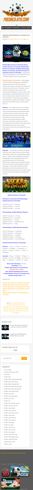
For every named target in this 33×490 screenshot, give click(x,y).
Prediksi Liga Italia (8, 425)
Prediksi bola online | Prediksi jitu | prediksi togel (13, 453)
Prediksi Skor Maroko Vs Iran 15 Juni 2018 (15, 285)
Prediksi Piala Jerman (9, 441)
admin (27, 39)
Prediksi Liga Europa (9, 415)
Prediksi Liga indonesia (10, 420)
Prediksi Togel (7, 444)
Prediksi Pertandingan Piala (11, 437)
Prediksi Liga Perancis (9, 429)
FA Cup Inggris (8, 369)
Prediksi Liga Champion (10, 410)
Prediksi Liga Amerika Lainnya (11, 403)
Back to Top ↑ (24, 489)
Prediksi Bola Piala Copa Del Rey (12, 389)
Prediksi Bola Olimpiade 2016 (11, 384)
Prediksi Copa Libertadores (11, 396)
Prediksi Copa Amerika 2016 (11, 391)
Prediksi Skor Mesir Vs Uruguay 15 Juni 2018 (16, 286)
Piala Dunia (7, 374)
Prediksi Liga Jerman (9, 427)
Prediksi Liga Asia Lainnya (11, 405)
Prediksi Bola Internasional (11, 381)
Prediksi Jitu (7, 401)
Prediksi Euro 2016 (9, 398)
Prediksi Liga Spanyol (9, 432)
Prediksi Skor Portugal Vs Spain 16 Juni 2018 (16, 283)
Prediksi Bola (7, 377)
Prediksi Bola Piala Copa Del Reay (13, 386)
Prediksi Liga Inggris (9, 422)
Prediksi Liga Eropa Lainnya (11, 413)
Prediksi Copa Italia (9, 393)
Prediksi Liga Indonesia (10, 417)
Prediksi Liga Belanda (9, 408)
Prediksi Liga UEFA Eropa (10, 434)
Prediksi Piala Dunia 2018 (10, 439)
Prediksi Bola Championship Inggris (13, 379)
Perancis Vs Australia (15, 307)
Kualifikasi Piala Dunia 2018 (15, 39)
